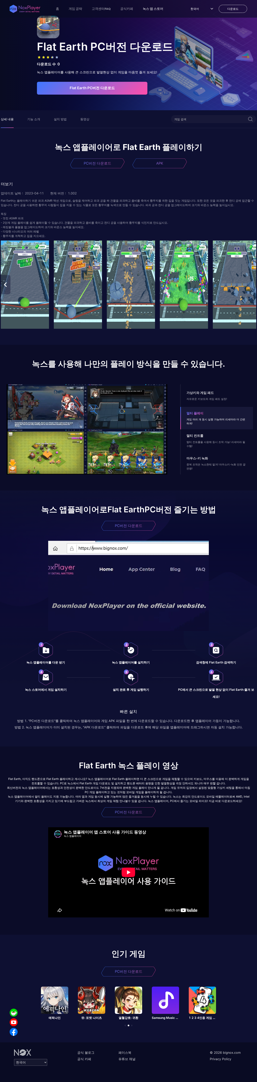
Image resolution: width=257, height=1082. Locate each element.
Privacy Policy (220, 1059)
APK (159, 163)
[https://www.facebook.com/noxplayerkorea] (14, 1032)
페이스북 (124, 1053)
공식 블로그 (85, 1053)
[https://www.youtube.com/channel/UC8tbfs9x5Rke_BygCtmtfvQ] (14, 1022)
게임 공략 (75, 8)
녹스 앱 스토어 (153, 8)
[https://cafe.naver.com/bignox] (14, 1013)
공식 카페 (84, 1059)
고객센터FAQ (101, 8)
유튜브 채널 (127, 1059)
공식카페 (126, 8)
